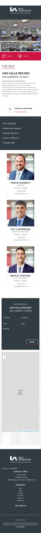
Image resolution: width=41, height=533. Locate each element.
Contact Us (20, 500)
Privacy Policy (20, 520)
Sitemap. (16, 525)
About (20, 490)
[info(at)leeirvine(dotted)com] (36, 3)
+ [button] (4, 354)
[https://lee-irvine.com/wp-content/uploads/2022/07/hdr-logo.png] (20, 459)
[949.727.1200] (20, 3)
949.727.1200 (21, 475)
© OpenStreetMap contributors (31, 431)
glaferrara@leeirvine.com (21, 240)
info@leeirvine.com (21, 477)
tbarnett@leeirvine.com (21, 193)
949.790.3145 (21, 191)
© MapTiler (20, 431)
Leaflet (14, 431)
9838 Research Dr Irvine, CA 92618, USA (21, 480)
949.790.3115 (21, 237)
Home (20, 488)
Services (20, 498)
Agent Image (20, 526)
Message (6, 328)
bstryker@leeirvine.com (21, 286)
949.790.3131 (21, 284)
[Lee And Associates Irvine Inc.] (20, 10)
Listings (20, 493)
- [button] (4, 358)
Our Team (20, 495)
